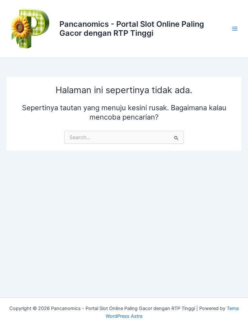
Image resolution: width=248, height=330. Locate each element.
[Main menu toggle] (235, 28)
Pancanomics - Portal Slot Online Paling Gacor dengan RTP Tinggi (131, 28)
